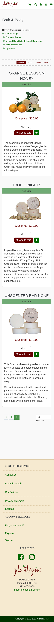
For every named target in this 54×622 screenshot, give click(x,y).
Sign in (9, 540)
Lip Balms (10, 48)
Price (30, 63)
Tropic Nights (26, 185)
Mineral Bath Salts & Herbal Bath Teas (24, 41)
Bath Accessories (14, 44)
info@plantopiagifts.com (27, 589)
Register (9, 533)
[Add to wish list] (36, 132)
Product (20, 63)
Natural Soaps (11, 33)
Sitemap (9, 509)
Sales (46, 63)
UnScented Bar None (27, 295)
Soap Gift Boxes (13, 37)
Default (38, 63)
